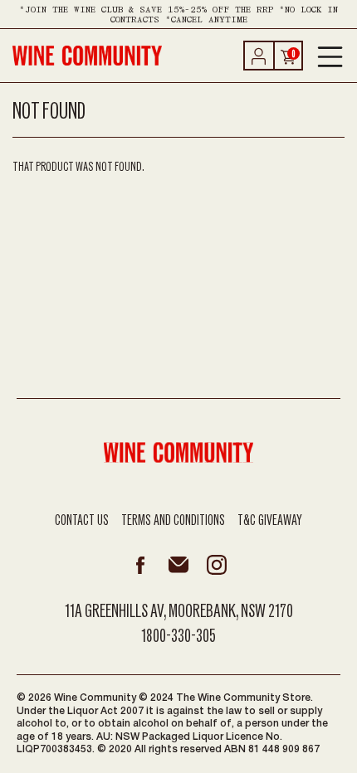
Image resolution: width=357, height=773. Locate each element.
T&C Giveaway (269, 520)
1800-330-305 (178, 636)
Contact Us (82, 520)
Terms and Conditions (173, 520)
